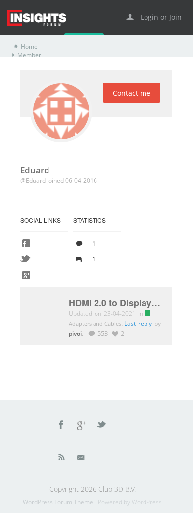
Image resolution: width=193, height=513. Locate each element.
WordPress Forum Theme (59, 502)
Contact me (131, 93)
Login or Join (160, 17)
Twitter (102, 426)
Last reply (139, 323)
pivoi (75, 333)
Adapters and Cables (96, 323)
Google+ (82, 426)
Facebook (61, 426)
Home (29, 46)
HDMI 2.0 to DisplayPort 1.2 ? (115, 303)
